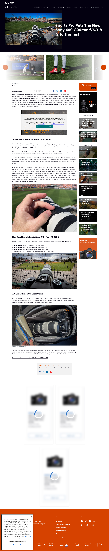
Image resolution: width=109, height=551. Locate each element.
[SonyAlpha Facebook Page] (90, 521)
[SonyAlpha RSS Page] (93, 525)
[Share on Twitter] (57, 91)
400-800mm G (66, 241)
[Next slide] (103, 67)
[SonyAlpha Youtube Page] (82, 521)
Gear (81, 7)
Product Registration (62, 537)
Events (75, 7)
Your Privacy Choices (63, 544)
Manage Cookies (17, 544)
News (59, 534)
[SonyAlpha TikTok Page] (81, 525)
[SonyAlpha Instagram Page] (86, 521)
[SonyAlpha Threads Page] (94, 521)
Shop (86, 7)
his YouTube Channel (52, 104)
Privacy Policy (27, 536)
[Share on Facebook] (53, 91)
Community (60, 7)
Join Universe (61, 530)
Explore (53, 7)
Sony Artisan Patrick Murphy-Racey (23, 94)
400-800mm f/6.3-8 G (37, 102)
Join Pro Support (61, 527)
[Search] (102, 7)
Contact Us (59, 521)
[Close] (31, 517)
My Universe (95, 7)
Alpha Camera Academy (41, 7)
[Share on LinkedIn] (61, 91)
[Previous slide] (5, 67)
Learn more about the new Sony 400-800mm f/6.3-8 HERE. (30, 358)
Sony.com (102, 544)
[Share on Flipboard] (65, 91)
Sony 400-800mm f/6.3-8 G (27, 98)
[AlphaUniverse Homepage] (11, 7)
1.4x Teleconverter (31, 247)
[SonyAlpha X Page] (87, 525)
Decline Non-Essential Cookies (17, 541)
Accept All (17, 539)
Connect (69, 7)
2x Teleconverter (31, 249)
